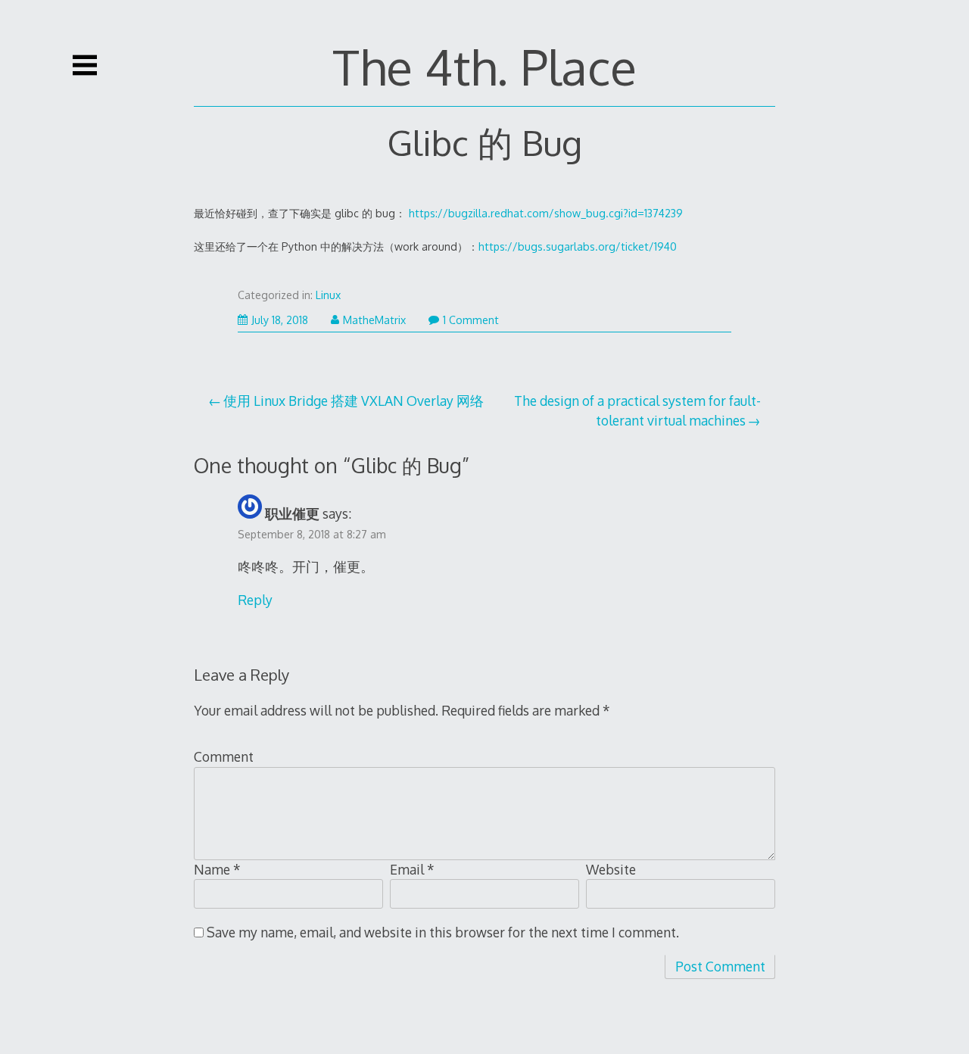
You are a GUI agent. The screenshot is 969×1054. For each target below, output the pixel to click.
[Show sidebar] (85, 65)
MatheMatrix (374, 319)
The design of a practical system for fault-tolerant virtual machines (637, 410)
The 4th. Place (484, 66)
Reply (255, 599)
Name (217, 869)
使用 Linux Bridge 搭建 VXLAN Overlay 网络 (353, 400)
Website (611, 869)
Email (412, 869)
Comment (224, 756)
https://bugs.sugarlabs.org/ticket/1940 (577, 246)
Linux (328, 294)
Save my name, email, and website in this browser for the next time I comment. (443, 932)
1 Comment (471, 319)
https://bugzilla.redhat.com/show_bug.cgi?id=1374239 (546, 213)
